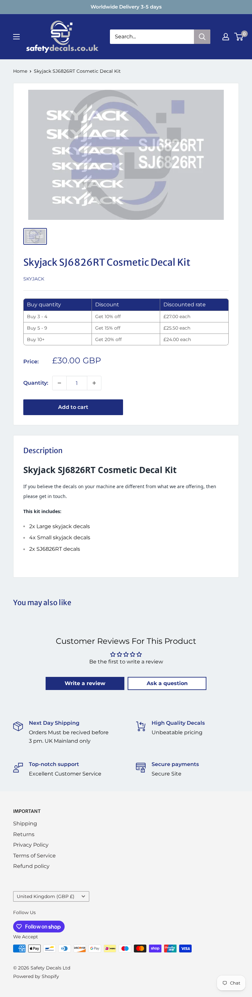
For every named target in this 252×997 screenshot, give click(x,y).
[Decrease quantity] (59, 383)
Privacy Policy (31, 845)
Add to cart (73, 407)
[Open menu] (16, 36)
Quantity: (35, 383)
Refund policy (31, 866)
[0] (239, 37)
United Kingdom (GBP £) (45, 896)
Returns (23, 834)
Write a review (85, 683)
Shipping (25, 823)
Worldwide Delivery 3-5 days (126, 7)
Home (20, 71)
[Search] (202, 36)
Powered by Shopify (36, 976)
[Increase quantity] (94, 383)
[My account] (225, 36)
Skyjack (33, 279)
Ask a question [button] (167, 683)
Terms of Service (34, 856)
